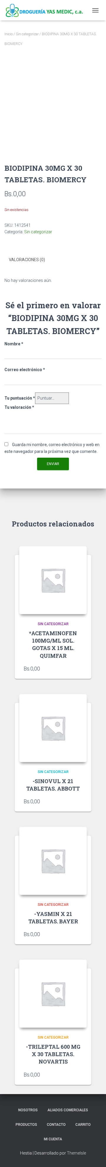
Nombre (13, 343)
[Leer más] (79, 668)
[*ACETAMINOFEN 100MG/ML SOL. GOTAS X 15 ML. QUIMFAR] (53, 580)
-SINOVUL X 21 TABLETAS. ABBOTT (53, 785)
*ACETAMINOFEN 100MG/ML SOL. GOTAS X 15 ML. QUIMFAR (53, 644)
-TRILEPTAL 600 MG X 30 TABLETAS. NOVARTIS (53, 1054)
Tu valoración (19, 407)
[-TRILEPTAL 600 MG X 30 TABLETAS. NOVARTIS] (53, 994)
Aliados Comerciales (67, 1110)
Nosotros (28, 1110)
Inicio (8, 34)
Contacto (56, 1125)
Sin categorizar (27, 34)
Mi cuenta (53, 1139)
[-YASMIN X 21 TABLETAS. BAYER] (53, 861)
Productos (26, 1125)
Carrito (83, 1125)
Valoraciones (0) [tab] (27, 259)
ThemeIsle (76, 1153)
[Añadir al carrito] (79, 801)
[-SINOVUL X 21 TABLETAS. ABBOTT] (53, 728)
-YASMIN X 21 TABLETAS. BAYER (53, 917)
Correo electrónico (24, 369)
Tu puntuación (19, 398)
